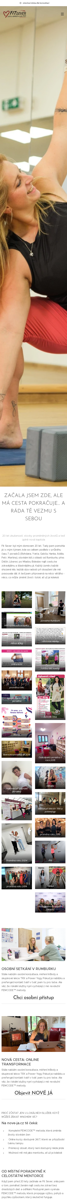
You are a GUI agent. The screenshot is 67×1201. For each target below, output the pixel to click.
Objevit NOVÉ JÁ (33, 1093)
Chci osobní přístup (33, 997)
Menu (62, 14)
